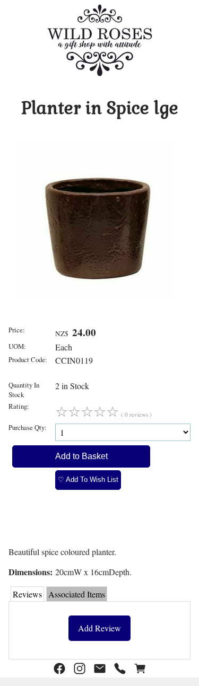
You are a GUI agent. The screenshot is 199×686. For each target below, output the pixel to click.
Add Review (99, 628)
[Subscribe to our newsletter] (100, 668)
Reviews (27, 594)
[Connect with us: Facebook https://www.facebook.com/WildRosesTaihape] (59, 668)
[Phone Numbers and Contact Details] (120, 668)
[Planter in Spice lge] (95, 297)
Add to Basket (81, 456)
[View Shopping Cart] (140, 668)
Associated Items (76, 594)
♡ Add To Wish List (88, 479)
